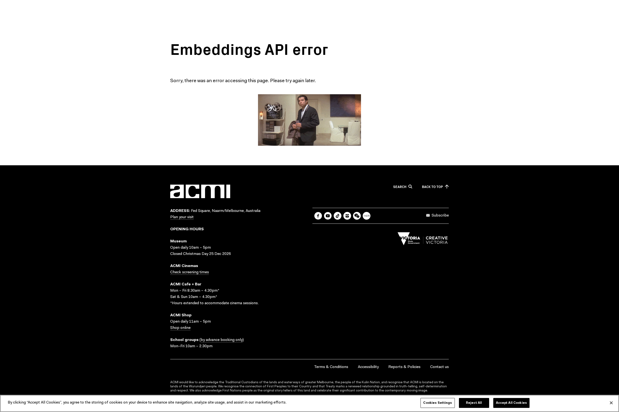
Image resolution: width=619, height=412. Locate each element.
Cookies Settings (437, 403)
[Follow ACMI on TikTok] (337, 216)
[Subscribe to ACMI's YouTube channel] (328, 216)
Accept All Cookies (511, 403)
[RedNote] (366, 216)
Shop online (180, 328)
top (432, 187)
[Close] (611, 403)
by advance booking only (222, 340)
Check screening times (189, 272)
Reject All (474, 403)
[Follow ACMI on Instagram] (347, 216)
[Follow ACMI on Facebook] (318, 216)
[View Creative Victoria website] (422, 239)
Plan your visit (182, 217)
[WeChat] (357, 216)
